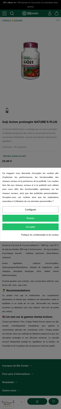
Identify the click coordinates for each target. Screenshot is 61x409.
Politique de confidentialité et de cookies (40, 235)
